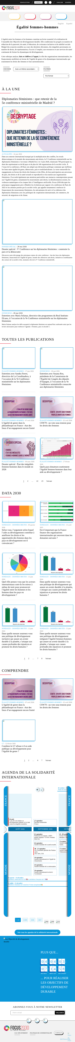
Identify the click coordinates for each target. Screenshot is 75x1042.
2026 (32, 920)
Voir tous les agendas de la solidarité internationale (37, 932)
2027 (39, 920)
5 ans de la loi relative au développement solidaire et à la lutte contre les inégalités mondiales (19, 821)
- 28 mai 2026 (37, 253)
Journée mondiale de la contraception (45, 865)
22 (37, 481)
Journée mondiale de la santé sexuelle (45, 843)
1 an (17, 920)
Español (68, 2)
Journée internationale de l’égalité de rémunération (44, 859)
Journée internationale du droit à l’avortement (43, 872)
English (60, 2)
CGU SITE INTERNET (21, 1033)
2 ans (25, 920)
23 (42, 481)
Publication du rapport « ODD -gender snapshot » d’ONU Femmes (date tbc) (44, 836)
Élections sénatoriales (40, 822)
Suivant (49, 481)
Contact (38, 2)
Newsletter (25, 2)
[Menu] (72, 8)
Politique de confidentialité (41, 1033)
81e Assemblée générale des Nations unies (45, 851)
